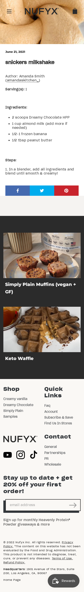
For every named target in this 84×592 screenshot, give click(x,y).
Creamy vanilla (15, 399)
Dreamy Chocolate (18, 405)
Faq (47, 406)
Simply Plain (13, 411)
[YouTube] (7, 455)
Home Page (12, 579)
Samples (10, 417)
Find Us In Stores (58, 423)
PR (46, 459)
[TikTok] (33, 455)
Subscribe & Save (58, 417)
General (50, 447)
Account (51, 412)
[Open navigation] (9, 11)
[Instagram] (20, 455)
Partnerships (54, 453)
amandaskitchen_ (23, 80)
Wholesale (52, 464)
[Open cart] (75, 11)
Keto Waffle (19, 358)
